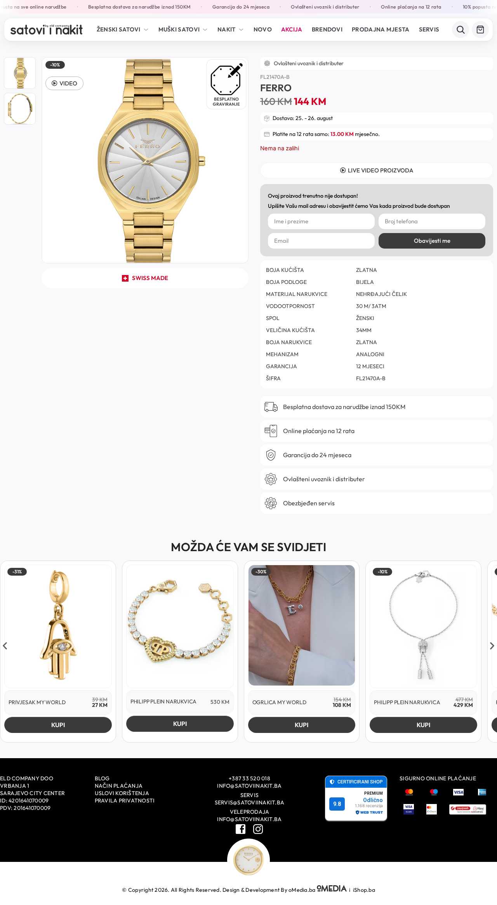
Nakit (226, 29)
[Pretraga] (460, 29)
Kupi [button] (58, 725)
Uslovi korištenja (122, 793)
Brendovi (327, 29)
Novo (263, 29)
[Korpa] (480, 29)
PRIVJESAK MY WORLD (37, 702)
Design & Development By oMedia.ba (269, 889)
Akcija (291, 29)
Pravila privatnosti (125, 800)
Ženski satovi (119, 29)
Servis (429, 29)
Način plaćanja (119, 785)
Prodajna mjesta (381, 29)
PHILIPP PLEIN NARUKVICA (163, 701)
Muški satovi (179, 29)
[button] (64, 83)
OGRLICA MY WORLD (279, 702)
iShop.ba (364, 889)
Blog (102, 778)
